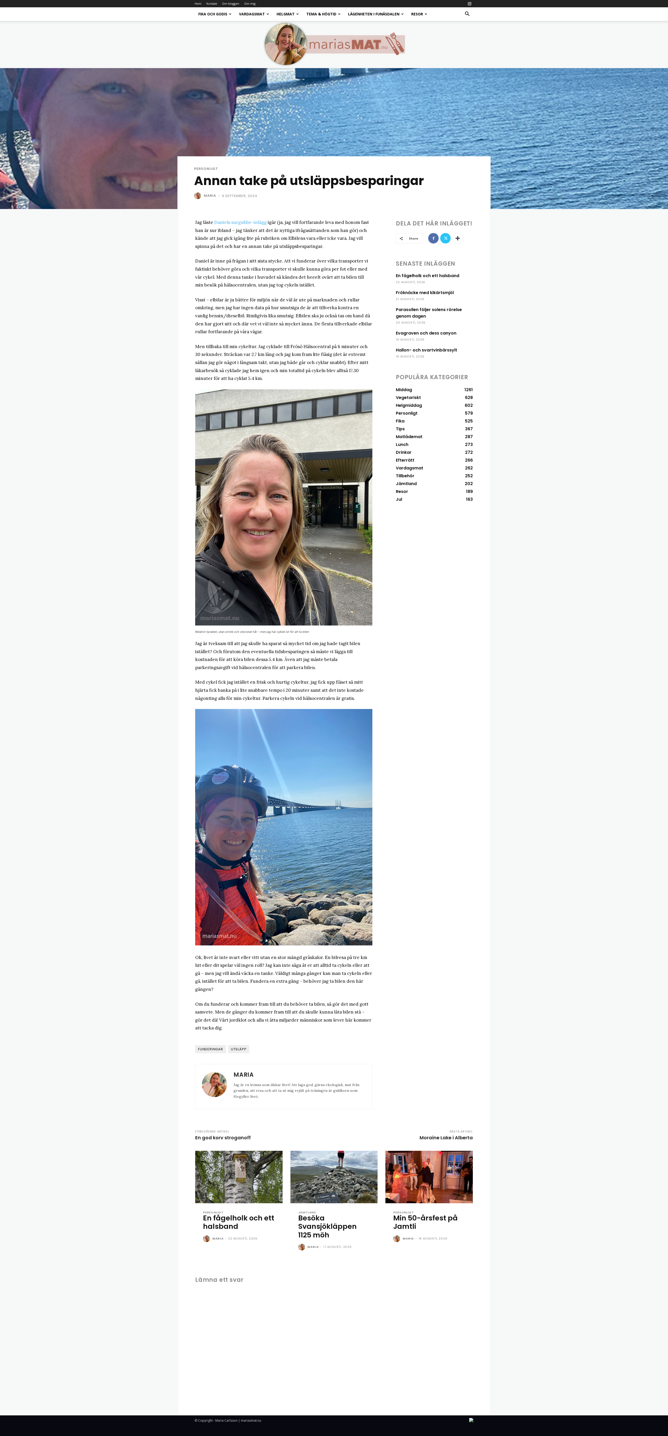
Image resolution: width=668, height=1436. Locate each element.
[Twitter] (445, 238)
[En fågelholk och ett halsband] (239, 1177)
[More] (457, 238)
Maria (210, 195)
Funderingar (210, 1049)
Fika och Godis (212, 13)
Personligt (206, 168)
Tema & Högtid (321, 13)
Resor (417, 13)
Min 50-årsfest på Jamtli (425, 1222)
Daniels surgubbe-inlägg (240, 222)
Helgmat (286, 13)
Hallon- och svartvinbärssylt (426, 350)
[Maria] (198, 195)
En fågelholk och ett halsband (427, 276)
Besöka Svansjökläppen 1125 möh (327, 1226)
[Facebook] (433, 238)
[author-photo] (207, 1239)
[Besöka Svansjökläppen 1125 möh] (334, 1177)
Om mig (249, 3)
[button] (467, 14)
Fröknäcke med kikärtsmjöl (425, 293)
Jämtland (307, 1212)
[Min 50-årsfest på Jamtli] (429, 1177)
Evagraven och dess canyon (426, 333)
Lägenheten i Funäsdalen (373, 13)
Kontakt (211, 3)
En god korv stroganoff (223, 1137)
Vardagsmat (252, 13)
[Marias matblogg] (334, 44)
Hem (198, 3)
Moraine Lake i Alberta (446, 1137)
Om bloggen (230, 3)
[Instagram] (469, 3)
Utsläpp (239, 1049)
